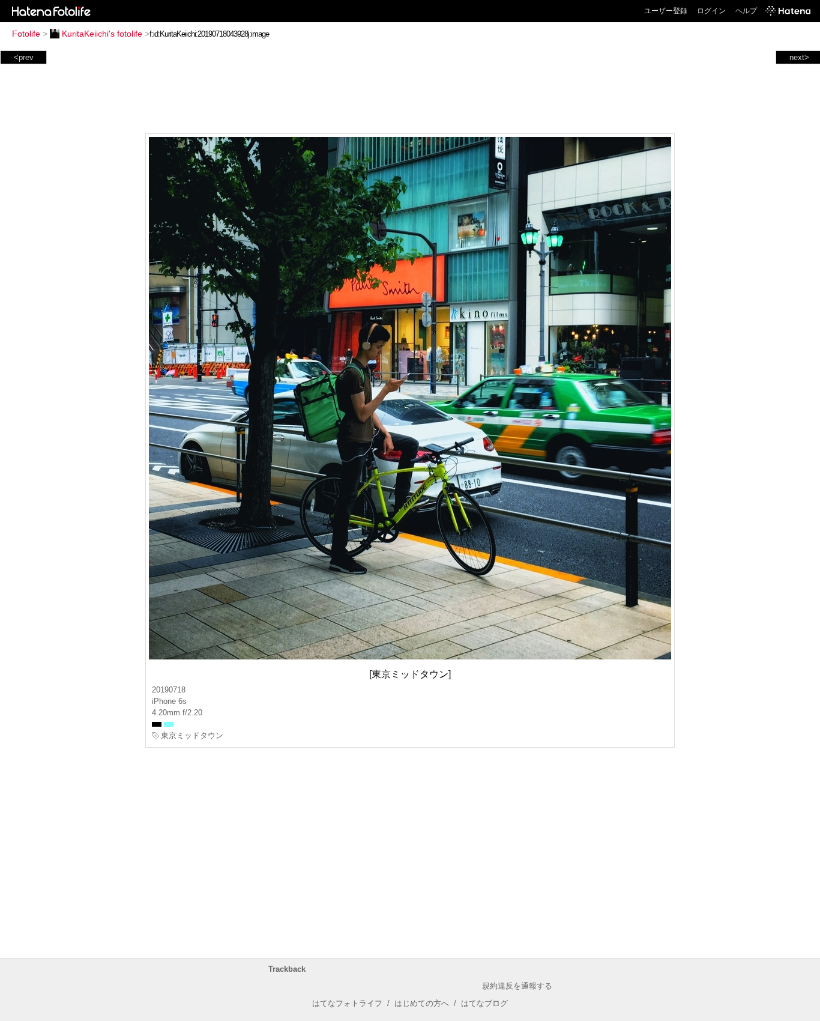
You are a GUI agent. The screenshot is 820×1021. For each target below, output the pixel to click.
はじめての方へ (421, 1003)
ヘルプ (746, 11)
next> (799, 57)
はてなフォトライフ (347, 1003)
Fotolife (26, 33)
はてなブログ (484, 1003)
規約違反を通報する (517, 985)
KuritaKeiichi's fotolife (102, 33)
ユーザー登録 (665, 11)
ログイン (711, 11)
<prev (24, 57)
